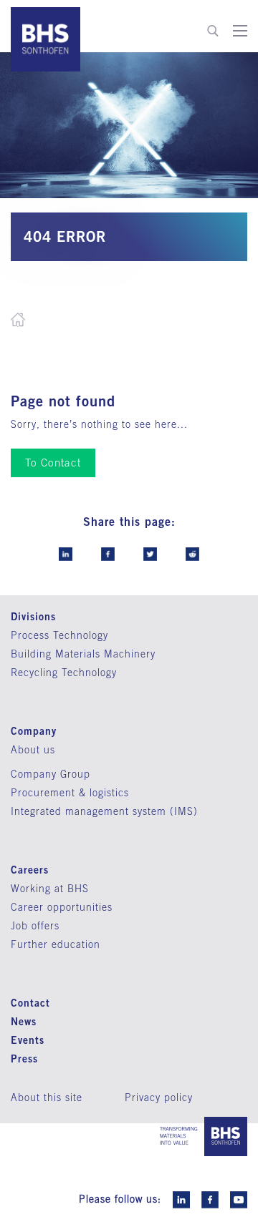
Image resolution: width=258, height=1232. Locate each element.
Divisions (33, 616)
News (24, 1021)
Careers (30, 870)
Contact (30, 1003)
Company (34, 731)
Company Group (50, 774)
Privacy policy (159, 1097)
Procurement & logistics (70, 792)
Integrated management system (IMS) (104, 811)
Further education (55, 944)
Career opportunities (62, 907)
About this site (46, 1097)
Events (27, 1040)
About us (33, 750)
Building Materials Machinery (83, 654)
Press (24, 1058)
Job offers (35, 926)
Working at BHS (50, 888)
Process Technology (59, 635)
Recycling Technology (64, 672)
